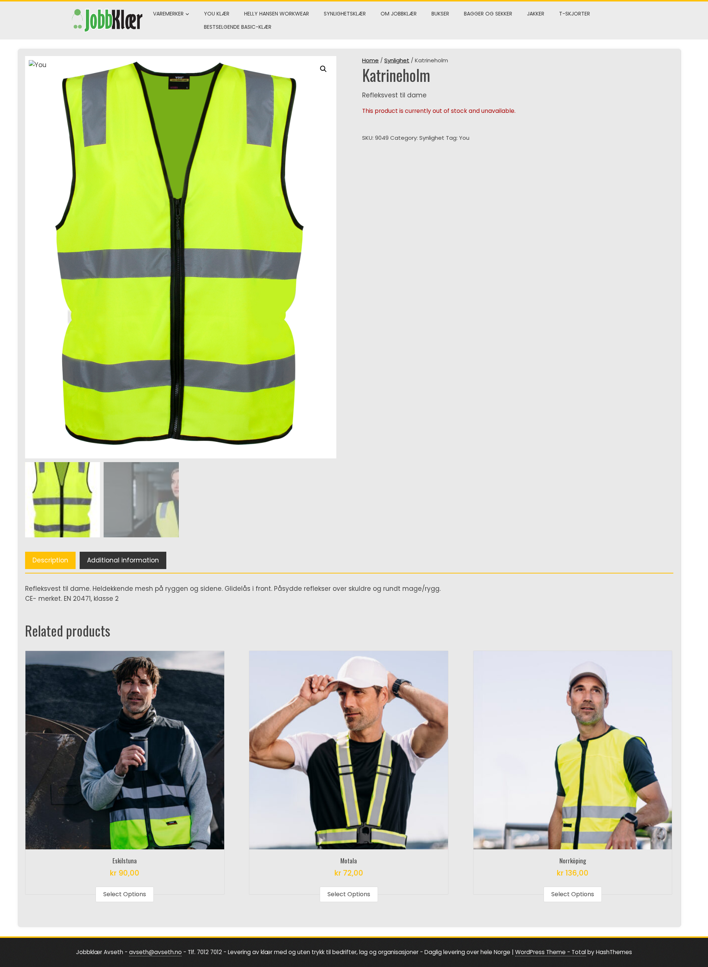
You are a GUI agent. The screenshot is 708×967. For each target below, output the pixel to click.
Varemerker (168, 13)
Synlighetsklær (345, 13)
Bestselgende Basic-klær (237, 27)
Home (370, 60)
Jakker (535, 13)
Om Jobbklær (399, 13)
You (464, 138)
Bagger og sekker (488, 13)
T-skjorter (574, 13)
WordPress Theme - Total (550, 952)
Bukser (440, 13)
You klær (216, 13)
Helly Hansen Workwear (276, 13)
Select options (124, 894)
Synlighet (396, 60)
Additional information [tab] (123, 560)
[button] (323, 69)
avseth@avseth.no (155, 952)
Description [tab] (50, 560)
